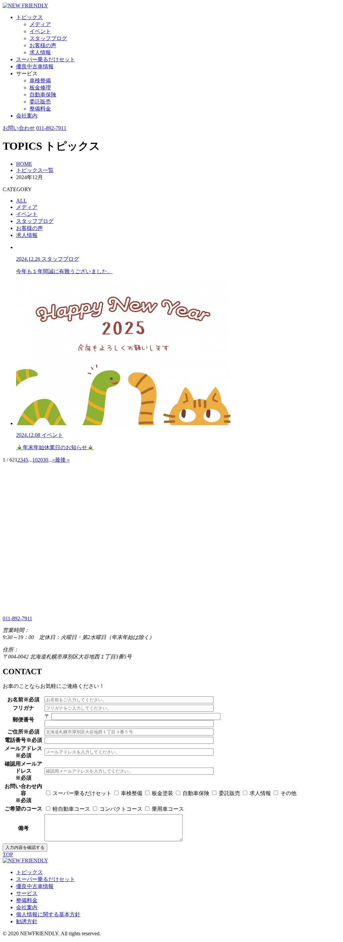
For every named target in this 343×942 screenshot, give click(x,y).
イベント (40, 31)
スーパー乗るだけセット (45, 59)
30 (45, 460)
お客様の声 (42, 45)
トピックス (29, 17)
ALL (21, 201)
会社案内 (27, 116)
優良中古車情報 (35, 66)
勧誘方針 (27, 921)
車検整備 (40, 80)
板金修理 (40, 87)
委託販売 (40, 101)
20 (40, 460)
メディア (40, 24)
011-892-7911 (51, 128)
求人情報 (40, 52)
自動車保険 (42, 94)
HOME (24, 164)
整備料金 (40, 108)
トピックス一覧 (35, 170)
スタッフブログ (48, 38)
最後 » (62, 460)
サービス (27, 893)
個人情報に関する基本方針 (48, 914)
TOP (8, 854)
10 (35, 460)
